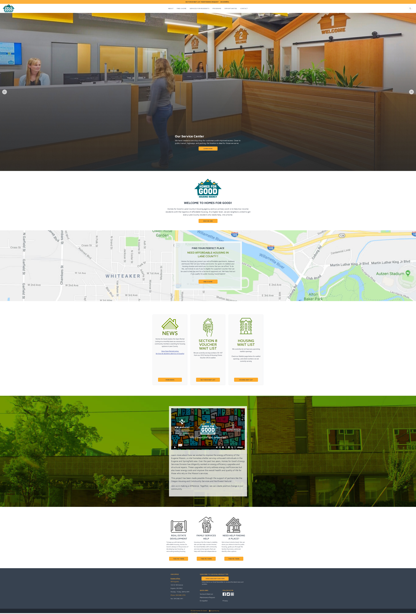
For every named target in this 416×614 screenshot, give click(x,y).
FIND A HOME (208, 282)
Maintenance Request (210, 2)
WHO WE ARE (208, 221)
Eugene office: (175, 578)
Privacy (225, 601)
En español (224, 2)
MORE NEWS (170, 380)
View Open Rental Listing (170, 351)
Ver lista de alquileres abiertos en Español (170, 353)
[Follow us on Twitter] (228, 594)
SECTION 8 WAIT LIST (208, 380)
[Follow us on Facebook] (224, 594)
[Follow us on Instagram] (232, 594)
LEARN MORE (207, 155)
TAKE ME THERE (178, 559)
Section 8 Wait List (193, 2)
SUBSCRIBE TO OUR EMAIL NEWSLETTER (214, 574)
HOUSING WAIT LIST (246, 380)
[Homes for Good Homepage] (8, 9)
